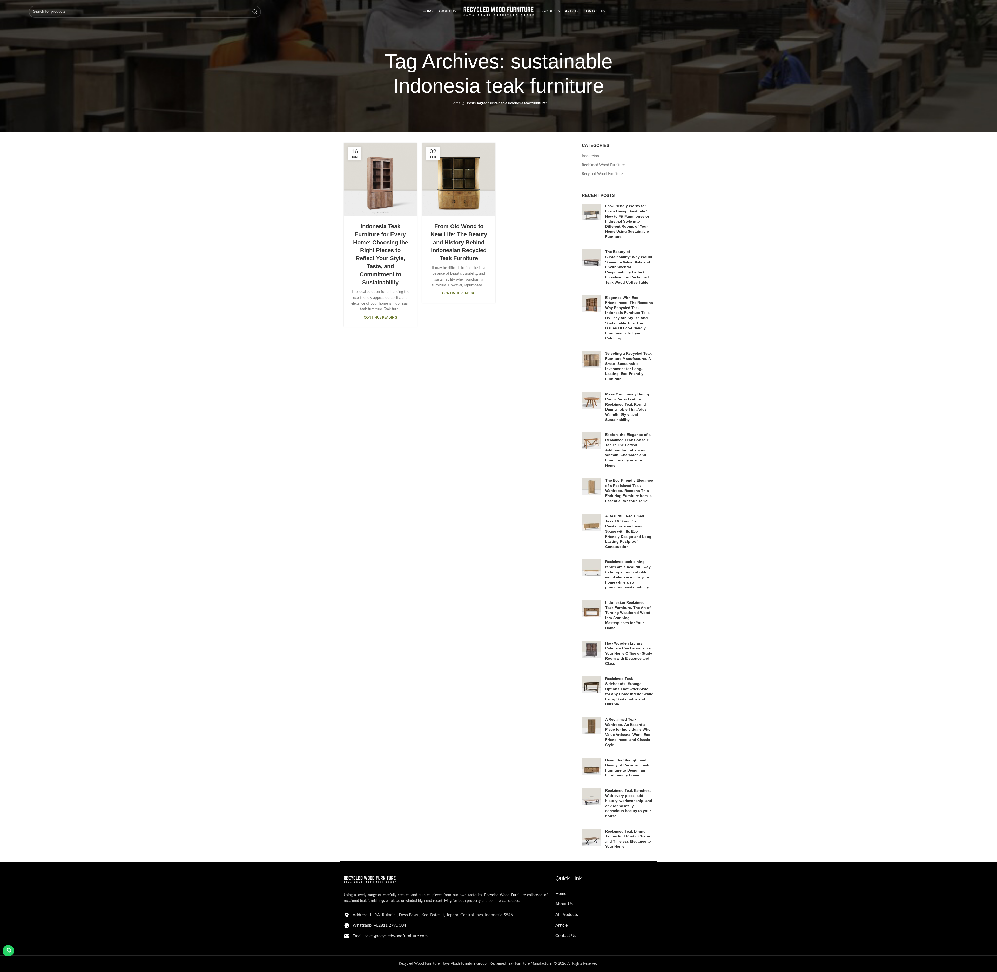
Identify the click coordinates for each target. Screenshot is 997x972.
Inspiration (590, 156)
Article (561, 925)
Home (455, 103)
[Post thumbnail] (591, 222)
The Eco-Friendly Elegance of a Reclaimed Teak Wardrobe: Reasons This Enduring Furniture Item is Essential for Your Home (629, 490)
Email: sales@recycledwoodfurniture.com (390, 936)
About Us (564, 904)
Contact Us (565, 936)
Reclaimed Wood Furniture (603, 165)
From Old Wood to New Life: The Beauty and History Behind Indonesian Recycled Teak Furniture (458, 242)
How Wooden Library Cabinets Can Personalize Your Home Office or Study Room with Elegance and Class (628, 653)
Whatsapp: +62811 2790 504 (379, 925)
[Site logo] (498, 12)
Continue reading (380, 317)
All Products (566, 915)
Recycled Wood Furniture (602, 174)
